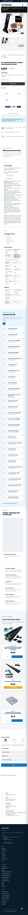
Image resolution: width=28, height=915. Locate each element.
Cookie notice (4, 902)
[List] (4, 323)
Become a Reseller (8, 842)
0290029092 (7, 1)
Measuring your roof (5, 868)
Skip (13, 765)
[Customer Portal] (20, 5)
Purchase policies (5, 891)
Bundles (3, 853)
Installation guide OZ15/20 (6, 875)
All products (4, 848)
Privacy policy (4, 900)
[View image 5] (13, 47)
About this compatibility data (10, 503)
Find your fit (4, 855)
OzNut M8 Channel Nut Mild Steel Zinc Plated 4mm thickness (13, 713)
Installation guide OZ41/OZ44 (7, 871)
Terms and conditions (5, 898)
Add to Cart (13, 83)
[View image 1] (5, 40)
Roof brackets (4, 850)
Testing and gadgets (5, 877)
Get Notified (13, 687)
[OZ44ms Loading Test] (21, 47)
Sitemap (3, 870)
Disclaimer (3, 904)
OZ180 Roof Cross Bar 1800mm (13, 681)
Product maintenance (5, 880)
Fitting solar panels (5, 878)
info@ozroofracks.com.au (11, 794)
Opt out (3, 860)
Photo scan (4, 857)
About (3, 884)
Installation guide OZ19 (6, 873)
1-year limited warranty (6, 895)
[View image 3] (21, 40)
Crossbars (3, 851)
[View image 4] (5, 47)
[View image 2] (13, 40)
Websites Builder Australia (12, 911)
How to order (4, 866)
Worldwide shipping (5, 897)
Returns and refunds (5, 893)
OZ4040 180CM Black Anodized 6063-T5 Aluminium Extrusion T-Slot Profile (13, 648)
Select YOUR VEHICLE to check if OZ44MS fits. (14, 136)
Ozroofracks (6, 5)
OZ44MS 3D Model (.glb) (10, 554)
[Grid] (6, 323)
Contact (3, 882)
